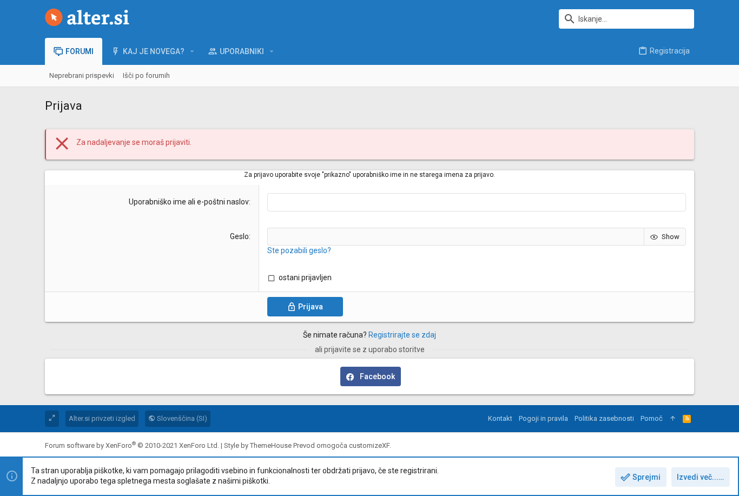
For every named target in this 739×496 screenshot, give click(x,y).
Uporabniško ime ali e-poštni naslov (189, 201)
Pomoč (652, 418)
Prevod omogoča (341, 445)
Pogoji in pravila (543, 418)
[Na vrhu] (672, 419)
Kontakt (500, 418)
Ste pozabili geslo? (299, 250)
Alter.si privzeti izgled (102, 418)
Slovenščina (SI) (181, 418)
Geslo (239, 236)
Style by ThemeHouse (258, 445)
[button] (192, 51)
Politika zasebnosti (604, 418)
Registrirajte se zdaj (402, 334)
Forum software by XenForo (132, 445)
